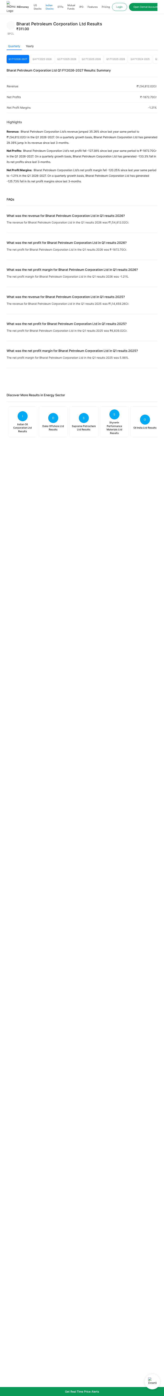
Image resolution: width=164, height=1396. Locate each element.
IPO (81, 6)
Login (119, 6)
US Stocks (37, 7)
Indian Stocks (49, 7)
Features (93, 6)
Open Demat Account (145, 6)
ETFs (60, 6)
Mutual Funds (71, 7)
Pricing (106, 6)
